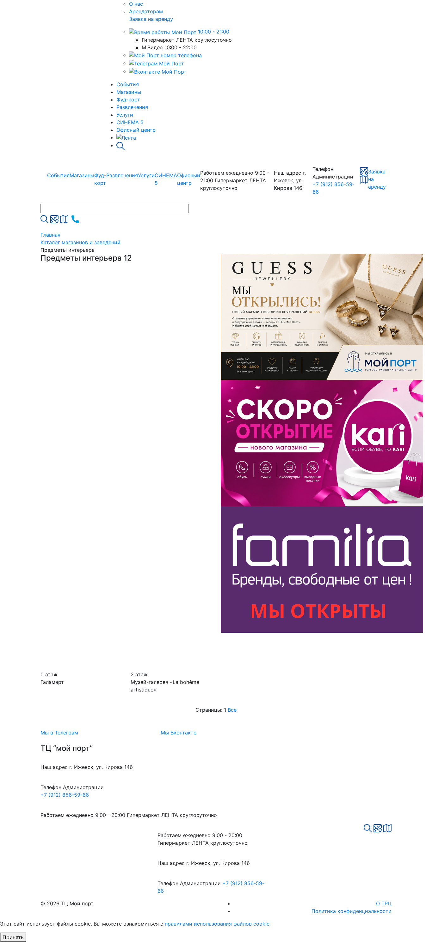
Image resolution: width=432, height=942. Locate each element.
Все (232, 710)
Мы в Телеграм (59, 732)
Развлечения (132, 107)
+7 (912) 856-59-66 (64, 795)
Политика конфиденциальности (352, 911)
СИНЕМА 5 (130, 122)
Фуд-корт (128, 99)
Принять (13, 937)
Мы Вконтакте (178, 732)
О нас (136, 4)
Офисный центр (136, 130)
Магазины (128, 92)
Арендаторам (146, 11)
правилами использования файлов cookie (217, 924)
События (127, 84)
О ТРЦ (384, 903)
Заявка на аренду (151, 19)
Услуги (124, 115)
